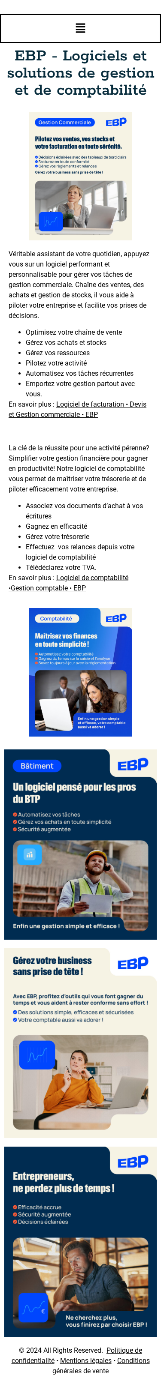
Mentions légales (86, 1361)
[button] (80, 28)
